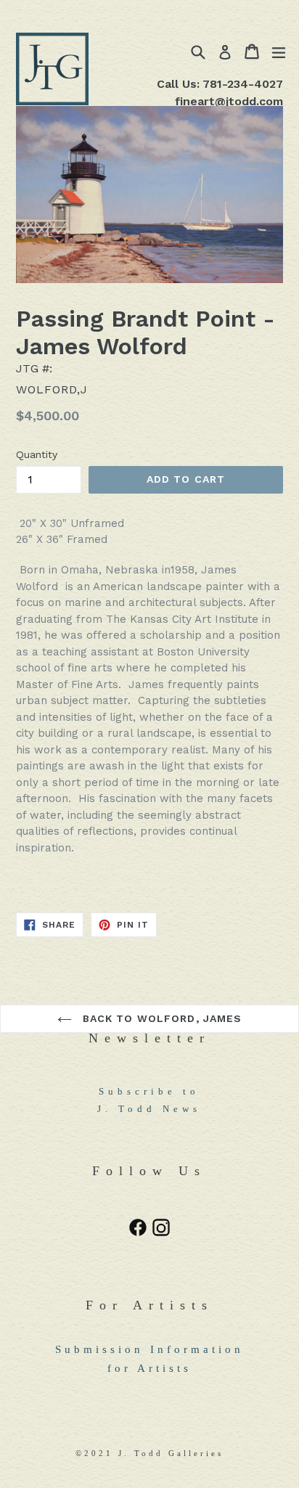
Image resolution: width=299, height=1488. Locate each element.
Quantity (36, 454)
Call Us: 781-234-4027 (220, 84)
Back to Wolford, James (160, 1018)
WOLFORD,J (52, 389)
